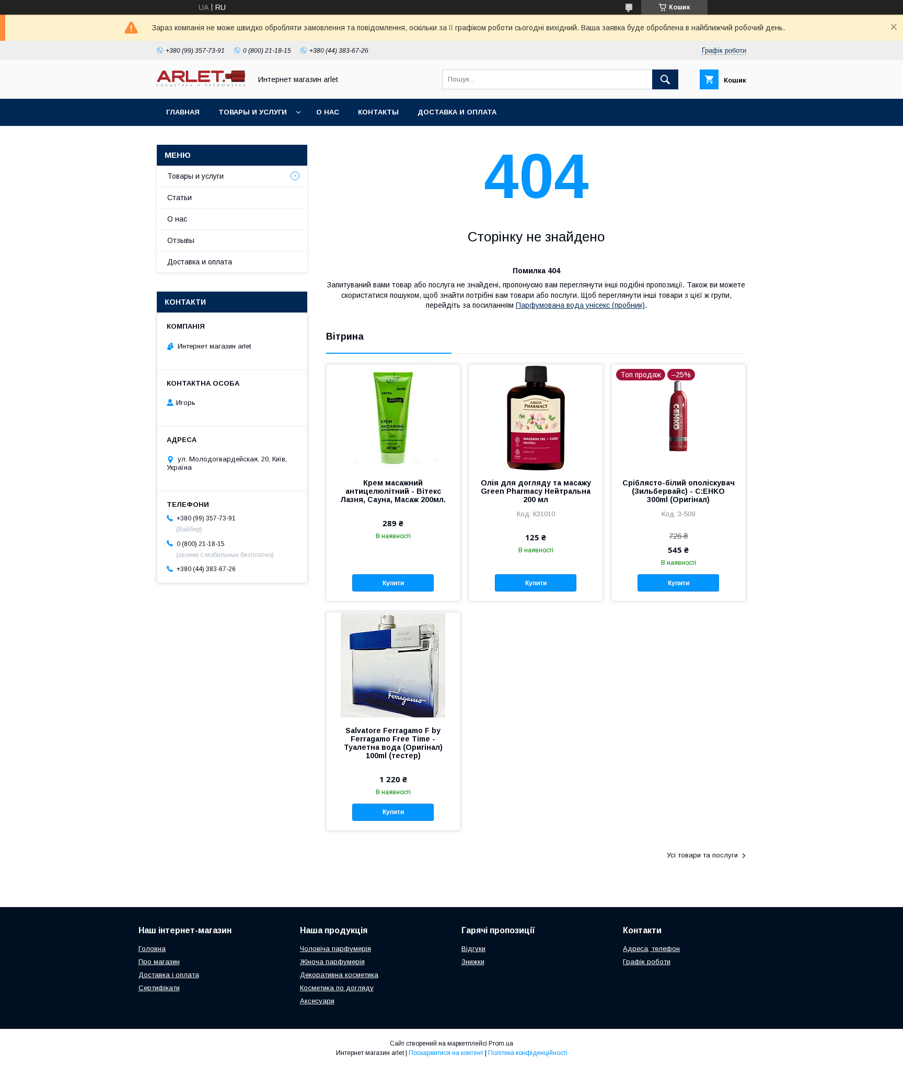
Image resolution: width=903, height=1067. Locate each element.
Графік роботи (646, 962)
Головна (152, 949)
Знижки (472, 962)
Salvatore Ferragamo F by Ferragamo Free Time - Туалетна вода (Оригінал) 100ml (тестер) (393, 743)
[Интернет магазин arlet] (201, 84)
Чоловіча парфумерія (335, 949)
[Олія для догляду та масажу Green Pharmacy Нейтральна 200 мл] (536, 417)
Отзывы (180, 240)
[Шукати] (665, 79)
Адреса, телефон (651, 949)
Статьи (179, 197)
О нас (327, 112)
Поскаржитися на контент (446, 1053)
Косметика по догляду (337, 988)
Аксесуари (317, 1001)
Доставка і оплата (168, 975)
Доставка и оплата (457, 112)
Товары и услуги (252, 112)
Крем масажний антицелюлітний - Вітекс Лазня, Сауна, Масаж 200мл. (393, 491)
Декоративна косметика (339, 975)
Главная (183, 112)
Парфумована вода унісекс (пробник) (580, 305)
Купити (393, 583)
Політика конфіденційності (528, 1053)
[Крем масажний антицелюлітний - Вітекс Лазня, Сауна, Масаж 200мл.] (393, 417)
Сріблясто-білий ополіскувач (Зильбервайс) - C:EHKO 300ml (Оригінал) (678, 491)
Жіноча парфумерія (332, 962)
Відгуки (473, 949)
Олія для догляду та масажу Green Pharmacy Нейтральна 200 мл (536, 491)
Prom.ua (501, 1043)
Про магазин (159, 962)
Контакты (378, 112)
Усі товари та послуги (702, 855)
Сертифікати (159, 988)
